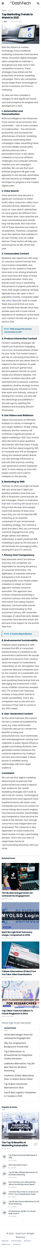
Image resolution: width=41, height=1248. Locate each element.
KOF (5, 21)
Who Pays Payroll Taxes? (18, 1165)
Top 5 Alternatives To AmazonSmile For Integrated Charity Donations (18, 1055)
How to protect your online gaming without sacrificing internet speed (22, 1183)
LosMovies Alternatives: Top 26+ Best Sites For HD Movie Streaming (19, 1067)
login (11, 1022)
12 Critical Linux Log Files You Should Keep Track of (22, 1212)
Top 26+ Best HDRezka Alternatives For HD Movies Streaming (23, 1173)
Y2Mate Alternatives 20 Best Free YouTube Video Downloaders (19, 973)
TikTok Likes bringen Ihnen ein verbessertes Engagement (17, 894)
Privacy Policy (16, 1241)
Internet (10, 10)
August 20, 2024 (8, 938)
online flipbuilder (14, 300)
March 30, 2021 (16, 21)
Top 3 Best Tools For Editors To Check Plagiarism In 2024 (17, 1012)
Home (4, 10)
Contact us (17, 1244)
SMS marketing (13, 503)
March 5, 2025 (7, 899)
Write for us (6, 1244)
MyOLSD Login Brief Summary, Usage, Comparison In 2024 (17, 933)
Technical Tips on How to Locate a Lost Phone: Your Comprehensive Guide (23, 1193)
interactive (7, 350)
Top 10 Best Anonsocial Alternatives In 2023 (23, 1156)
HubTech (5, 1241)
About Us (27, 1241)
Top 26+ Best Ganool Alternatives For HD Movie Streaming (24, 1202)
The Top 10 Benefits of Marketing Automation (15, 1144)
